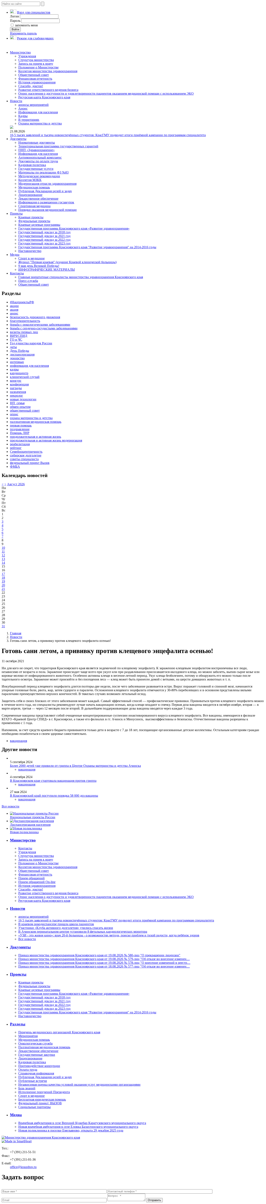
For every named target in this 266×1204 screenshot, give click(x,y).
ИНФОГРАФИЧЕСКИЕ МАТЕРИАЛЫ (46, 269)
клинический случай (24, 377)
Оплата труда (27, 1069)
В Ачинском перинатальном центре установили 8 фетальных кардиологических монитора (82, 931)
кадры (14, 369)
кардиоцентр (19, 373)
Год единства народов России (31, 343)
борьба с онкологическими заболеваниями (40, 324)
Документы (18, 139)
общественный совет (25, 410)
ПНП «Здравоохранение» (36, 150)
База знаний (26, 1088)
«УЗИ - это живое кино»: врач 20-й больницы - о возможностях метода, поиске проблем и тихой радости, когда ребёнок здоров (108, 935)
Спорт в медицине (31, 258)
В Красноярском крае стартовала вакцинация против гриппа (53, 780)
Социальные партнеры (34, 1107)
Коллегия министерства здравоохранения (47, 71)
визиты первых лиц (24, 332)
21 (3, 589)
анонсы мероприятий (33, 104)
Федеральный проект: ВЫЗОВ (40, 1103)
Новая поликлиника (24, 832)
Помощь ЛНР (19, 433)
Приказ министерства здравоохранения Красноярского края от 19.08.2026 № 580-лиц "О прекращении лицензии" (99, 955)
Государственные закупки (36, 1054)
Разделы (17, 1024)
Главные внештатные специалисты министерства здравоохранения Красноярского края (80, 277)
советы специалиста (24, 459)
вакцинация (18, 741)
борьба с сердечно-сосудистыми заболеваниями (44, 328)
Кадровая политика (32, 165)
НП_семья (17, 403)
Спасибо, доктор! (30, 86)
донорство (17, 358)
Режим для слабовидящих (35, 38)
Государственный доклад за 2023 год (44, 243)
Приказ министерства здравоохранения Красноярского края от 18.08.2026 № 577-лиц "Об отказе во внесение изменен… (104, 966)
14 (3, 562)
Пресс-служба (28, 281)
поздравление (20, 429)
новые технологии (23, 399)
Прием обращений (31, 878)
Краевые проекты (30, 217)
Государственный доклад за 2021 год (44, 236)
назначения (18, 392)
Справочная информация (36, 1073)
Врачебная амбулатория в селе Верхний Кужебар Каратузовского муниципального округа (82, 1123)
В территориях (28, 119)
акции (14, 306)
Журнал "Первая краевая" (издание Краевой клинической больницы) (67, 262)
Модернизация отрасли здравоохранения (47, 183)
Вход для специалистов (33, 12)
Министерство (20, 52)
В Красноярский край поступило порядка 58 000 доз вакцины (54, 795)
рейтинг (16, 448)
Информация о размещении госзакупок (46, 202)
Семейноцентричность (26, 451)
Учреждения (27, 56)
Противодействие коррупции (39, 1066)
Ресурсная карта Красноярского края (44, 97)
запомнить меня (26, 25)
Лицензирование (30, 195)
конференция (19, 384)
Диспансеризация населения (30, 824)
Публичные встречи (32, 1081)
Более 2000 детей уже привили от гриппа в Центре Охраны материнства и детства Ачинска (75, 765)
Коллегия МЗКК (30, 180)
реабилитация (20, 444)
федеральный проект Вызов (29, 463)
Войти (15, 29)
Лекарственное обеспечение (38, 198)
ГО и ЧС (16, 339)
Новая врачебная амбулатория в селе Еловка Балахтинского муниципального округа (78, 1126)
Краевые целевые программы (39, 224)
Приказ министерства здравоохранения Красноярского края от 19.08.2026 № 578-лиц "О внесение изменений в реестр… (104, 962)
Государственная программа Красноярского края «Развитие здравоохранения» (73, 228)
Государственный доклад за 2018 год (44, 232)
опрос (14, 414)
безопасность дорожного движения (35, 317)
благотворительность (25, 321)
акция (14, 309)
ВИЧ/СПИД (18, 336)
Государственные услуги (35, 168)
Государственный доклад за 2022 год (44, 239)
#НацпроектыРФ (22, 302)
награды (16, 388)
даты (13, 347)
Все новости (10, 806)
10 (3, 547)
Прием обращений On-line (36, 882)
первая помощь (21, 425)
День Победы (19, 350)
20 (3, 585)
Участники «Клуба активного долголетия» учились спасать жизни (65, 928)
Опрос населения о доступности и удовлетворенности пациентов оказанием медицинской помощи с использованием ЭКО (106, 93)
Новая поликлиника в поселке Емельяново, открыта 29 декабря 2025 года (70, 1130)
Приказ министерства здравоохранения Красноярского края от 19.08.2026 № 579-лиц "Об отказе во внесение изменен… (104, 959)
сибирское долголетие (25, 455)
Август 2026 (16, 484)
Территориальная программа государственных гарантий (58, 146)
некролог (16, 395)
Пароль (15, 20)
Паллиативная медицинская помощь (44, 1047)
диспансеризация (22, 354)
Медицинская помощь (34, 187)
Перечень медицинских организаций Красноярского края (59, 1032)
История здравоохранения (36, 82)
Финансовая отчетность (35, 78)
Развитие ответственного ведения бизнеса (48, 90)
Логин (14, 16)
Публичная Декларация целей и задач (45, 191)
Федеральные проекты (34, 221)
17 (3, 574)
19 (3, 581)
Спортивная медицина (34, 206)
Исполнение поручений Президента (44, 1092)
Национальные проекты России (32, 817)
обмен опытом (20, 407)
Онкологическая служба (35, 1043)
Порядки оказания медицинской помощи (47, 210)
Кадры (23, 116)
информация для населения (29, 365)
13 (3, 559)
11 (3, 551)
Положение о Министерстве (38, 67)
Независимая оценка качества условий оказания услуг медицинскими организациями (79, 1084)
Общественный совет (33, 75)
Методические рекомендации (39, 176)
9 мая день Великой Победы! (38, 266)
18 (3, 577)
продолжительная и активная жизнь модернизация (46, 440)
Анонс (23, 108)
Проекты (16, 213)
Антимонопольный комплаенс (40, 157)
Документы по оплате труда (38, 161)
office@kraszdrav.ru (23, 1167)
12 (3, 555)
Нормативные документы (36, 142)
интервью (17, 362)
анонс (14, 313)
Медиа (14, 254)
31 (3, 626)
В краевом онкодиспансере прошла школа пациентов (56, 924)
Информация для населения (38, 112)
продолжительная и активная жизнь (35, 436)
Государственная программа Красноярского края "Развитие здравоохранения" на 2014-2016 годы (87, 247)
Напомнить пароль (23, 33)
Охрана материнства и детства (40, 123)
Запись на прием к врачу (35, 63)
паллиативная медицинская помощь (35, 421)
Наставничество (29, 251)
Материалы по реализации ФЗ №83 (43, 172)
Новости (16, 101)
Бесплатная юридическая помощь (42, 1099)
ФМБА (15, 466)
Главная (15, 633)
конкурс (15, 380)
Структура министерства (36, 60)
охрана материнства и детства (31, 418)
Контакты (17, 273)
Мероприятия (28, 1036)
